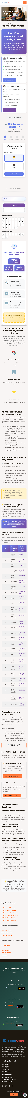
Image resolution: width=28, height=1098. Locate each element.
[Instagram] (9, 1086)
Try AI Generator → (10, 80)
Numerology (4, 955)
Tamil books (5, 1066)
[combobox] (14, 198)
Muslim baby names (6, 935)
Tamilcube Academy (7, 1068)
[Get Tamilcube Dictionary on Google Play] (20, 1025)
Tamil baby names (6, 930)
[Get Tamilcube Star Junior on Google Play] (20, 1007)
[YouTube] (12, 1086)
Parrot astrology (5, 945)
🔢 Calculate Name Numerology (14, 745)
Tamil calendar (5, 947)
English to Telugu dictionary (8, 910)
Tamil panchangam (6, 952)
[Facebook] (3, 1086)
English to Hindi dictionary (8, 917)
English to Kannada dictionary (9, 913)
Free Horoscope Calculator (16, 523)
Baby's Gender (8, 152)
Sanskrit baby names (6, 932)
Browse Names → (9, 110)
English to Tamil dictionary (8, 908)
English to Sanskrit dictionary (8, 920)
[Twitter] (6, 1086)
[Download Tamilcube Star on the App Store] (11, 988)
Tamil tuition (5, 1064)
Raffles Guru (5, 1069)
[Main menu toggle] (25, 2)
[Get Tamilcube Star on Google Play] (21, 988)
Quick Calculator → (11, 795)
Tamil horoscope (5, 950)
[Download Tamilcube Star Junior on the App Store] (10, 1006)
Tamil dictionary (6, 1071)
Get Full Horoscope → (12, 776)
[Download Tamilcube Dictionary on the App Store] (8, 1025)
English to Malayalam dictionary (9, 915)
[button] (14, 1094)
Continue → (14, 174)
